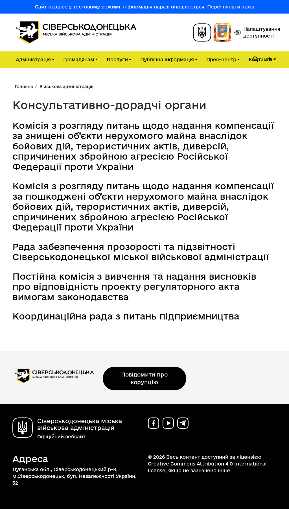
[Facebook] (153, 423)
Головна (24, 86)
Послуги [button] (117, 59)
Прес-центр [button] (221, 59)
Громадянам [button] (78, 59)
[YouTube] (168, 423)
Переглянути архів (230, 6)
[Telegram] (183, 423)
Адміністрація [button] (33, 59)
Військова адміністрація (66, 86)
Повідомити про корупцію (144, 378)
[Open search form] (255, 59)
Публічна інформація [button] (167, 59)
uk (269, 59)
